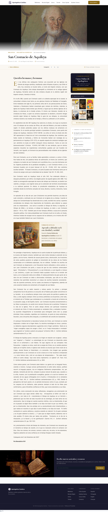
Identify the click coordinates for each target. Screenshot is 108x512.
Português (93, 494)
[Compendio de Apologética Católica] (75, 104)
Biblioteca (37, 2)
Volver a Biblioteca (14, 67)
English (92, 496)
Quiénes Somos (75, 2)
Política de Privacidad (70, 506)
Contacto (81, 499)
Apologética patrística (24, 52)
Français (93, 499)
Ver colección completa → (82, 122)
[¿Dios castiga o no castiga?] (82, 115)
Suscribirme (100, 468)
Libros (52, 2)
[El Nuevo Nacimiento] (75, 115)
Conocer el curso (48, 245)
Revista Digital (45, 2)
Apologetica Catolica (18, 489)
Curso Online (82, 496)
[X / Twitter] (54, 67)
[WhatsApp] (58, 67)
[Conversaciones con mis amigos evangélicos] (90, 104)
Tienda (58, 2)
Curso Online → (94, 2)
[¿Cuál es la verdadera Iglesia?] (90, 115)
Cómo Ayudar (65, 2)
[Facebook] (51, 67)
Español (93, 491)
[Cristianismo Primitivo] (82, 104)
